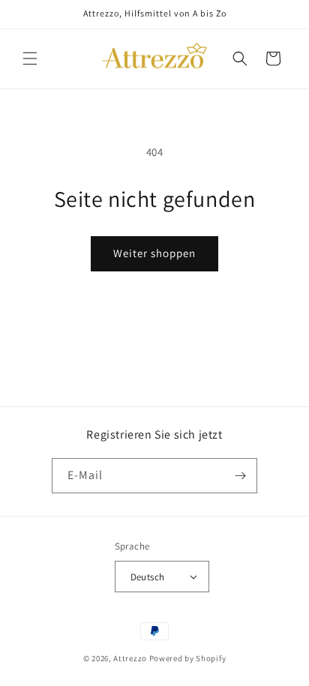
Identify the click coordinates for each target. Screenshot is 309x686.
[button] (30, 58)
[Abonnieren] (240, 475)
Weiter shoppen (154, 253)
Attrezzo (130, 658)
